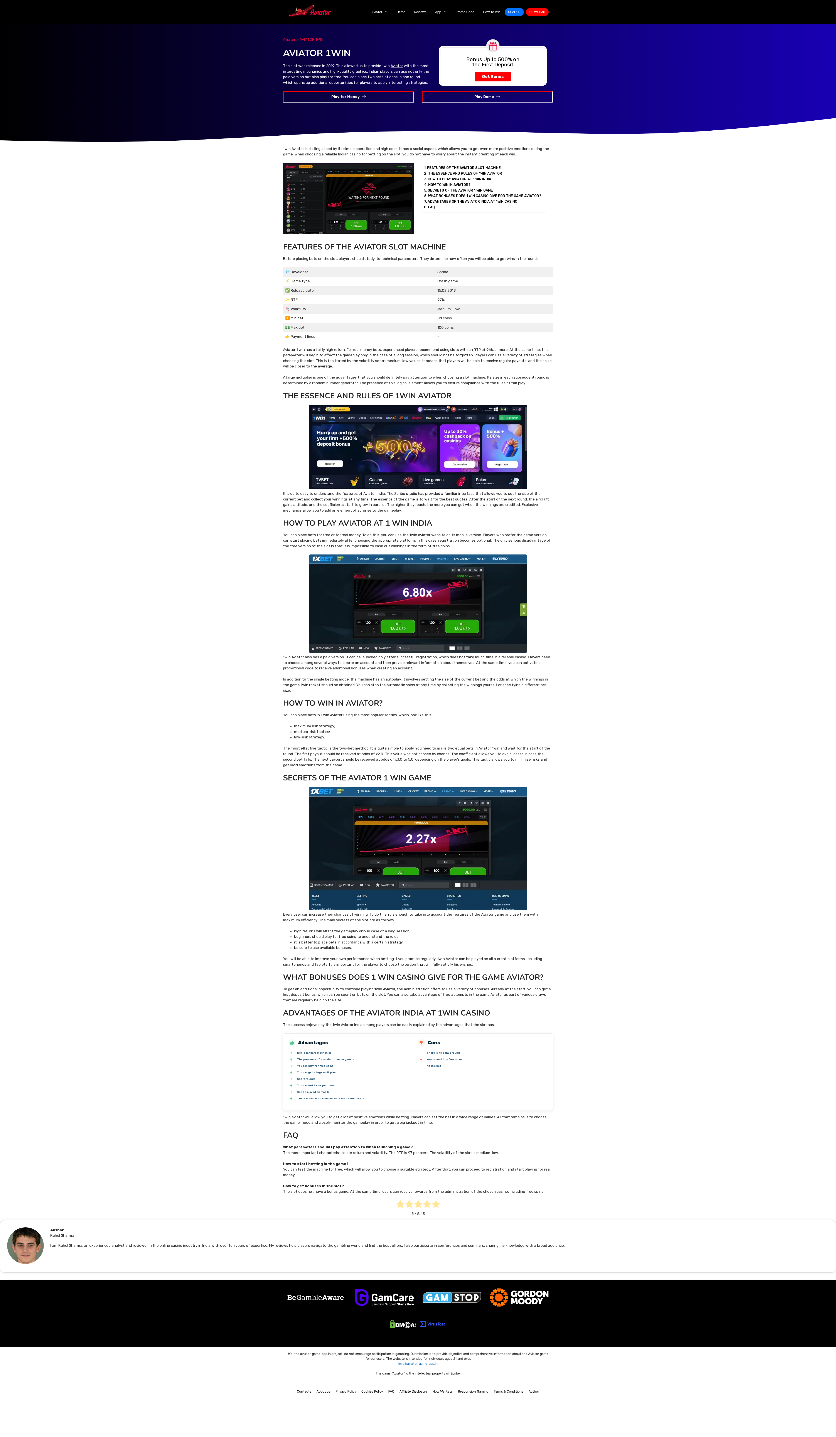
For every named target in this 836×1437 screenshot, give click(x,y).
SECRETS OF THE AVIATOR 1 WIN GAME (460, 190)
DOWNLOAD (537, 12)
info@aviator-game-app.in (418, 1364)
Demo (400, 12)
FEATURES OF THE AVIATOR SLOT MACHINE (464, 168)
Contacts (304, 1391)
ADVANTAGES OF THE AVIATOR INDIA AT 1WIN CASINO (472, 201)
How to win (491, 12)
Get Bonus (493, 76)
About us (323, 1391)
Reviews (420, 12)
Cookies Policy (372, 1391)
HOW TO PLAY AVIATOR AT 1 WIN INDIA (459, 179)
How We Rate (442, 1391)
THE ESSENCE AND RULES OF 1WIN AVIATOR (465, 173)
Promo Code (464, 12)
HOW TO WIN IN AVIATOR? (449, 185)
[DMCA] (403, 1327)
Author (534, 1391)
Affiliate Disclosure (413, 1391)
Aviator (376, 12)
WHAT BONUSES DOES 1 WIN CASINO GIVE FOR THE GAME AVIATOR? (484, 196)
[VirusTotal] (433, 1329)
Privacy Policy (345, 1391)
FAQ (431, 207)
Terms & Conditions (508, 1391)
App (438, 12)
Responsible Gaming (473, 1391)
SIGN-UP (514, 12)
